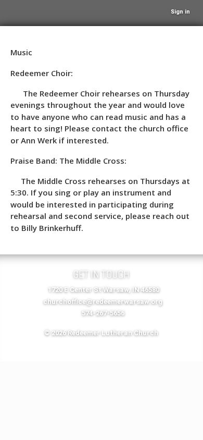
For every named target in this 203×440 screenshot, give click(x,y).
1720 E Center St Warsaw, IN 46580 (103, 290)
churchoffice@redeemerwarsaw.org (102, 301)
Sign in (180, 11)
